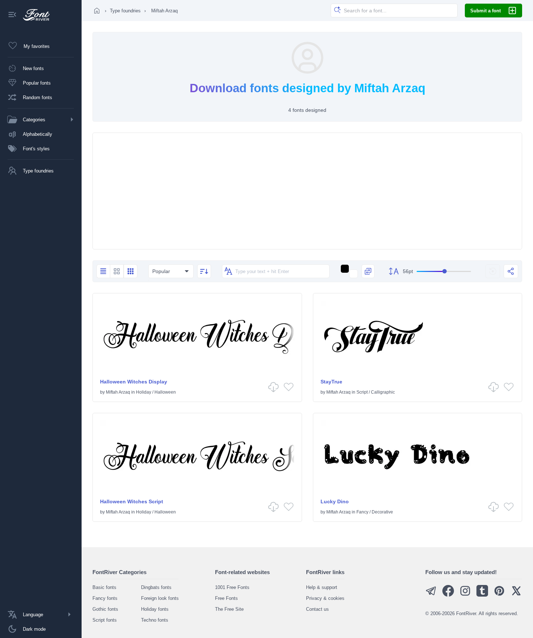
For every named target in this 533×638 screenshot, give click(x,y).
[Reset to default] (493, 271)
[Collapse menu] (12, 15)
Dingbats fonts (156, 587)
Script (362, 392)
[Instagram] (465, 595)
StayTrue (331, 382)
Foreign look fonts (160, 598)
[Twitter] (516, 595)
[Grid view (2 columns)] (117, 271)
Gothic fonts (105, 609)
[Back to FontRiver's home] (33, 15)
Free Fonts (226, 598)
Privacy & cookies (325, 598)
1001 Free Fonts (232, 587)
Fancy (362, 512)
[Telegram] (431, 595)
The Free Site (229, 609)
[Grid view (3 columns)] (130, 271)
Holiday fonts (155, 609)
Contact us (317, 609)
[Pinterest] (499, 595)
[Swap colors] (368, 271)
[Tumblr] (482, 595)
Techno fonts (154, 620)
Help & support (321, 587)
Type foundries (125, 10)
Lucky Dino (335, 501)
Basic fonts (104, 587)
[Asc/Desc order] (204, 271)
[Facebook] (448, 595)
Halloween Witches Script (131, 501)
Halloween (165, 392)
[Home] (96, 10)
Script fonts (104, 620)
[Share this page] (511, 271)
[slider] (444, 271)
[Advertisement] (307, 191)
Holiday (143, 392)
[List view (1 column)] (103, 271)
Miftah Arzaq (118, 392)
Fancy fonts (104, 598)
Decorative (382, 512)
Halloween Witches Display (133, 382)
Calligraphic (383, 392)
